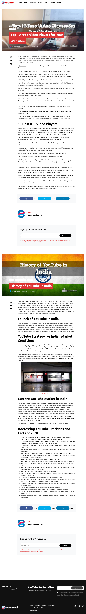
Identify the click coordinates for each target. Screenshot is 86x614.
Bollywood (52, 407)
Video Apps (47, 26)
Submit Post (51, 605)
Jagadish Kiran (33, 215)
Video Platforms (69, 26)
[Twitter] (79, 606)
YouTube (12, 28)
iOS (65, 134)
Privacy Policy (34, 610)
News (11, 280)
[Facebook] (75, 606)
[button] (83, 2)
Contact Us (33, 608)
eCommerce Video (15, 26)
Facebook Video (27, 26)
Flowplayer (22, 66)
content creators (66, 356)
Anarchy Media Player (26, 71)
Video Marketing (57, 26)
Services (43, 605)
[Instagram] (82, 606)
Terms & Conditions (42, 608)
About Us (37, 605)
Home (31, 605)
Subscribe (64, 236)
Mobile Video (37, 26)
